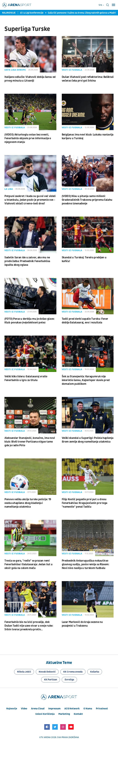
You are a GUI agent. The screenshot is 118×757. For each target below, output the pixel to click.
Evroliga (69, 679)
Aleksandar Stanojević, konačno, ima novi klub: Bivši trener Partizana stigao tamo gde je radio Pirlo (29, 441)
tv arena (46, 737)
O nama (87, 708)
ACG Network (72, 708)
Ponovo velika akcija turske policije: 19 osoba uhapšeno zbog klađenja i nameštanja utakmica (27, 503)
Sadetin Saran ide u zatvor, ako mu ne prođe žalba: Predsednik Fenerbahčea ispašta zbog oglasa (27, 261)
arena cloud (37, 708)
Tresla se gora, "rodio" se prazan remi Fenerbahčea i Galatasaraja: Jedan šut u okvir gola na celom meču (28, 564)
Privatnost (102, 708)
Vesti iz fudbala (72, 70)
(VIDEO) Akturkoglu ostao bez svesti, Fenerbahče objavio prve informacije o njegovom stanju (27, 138)
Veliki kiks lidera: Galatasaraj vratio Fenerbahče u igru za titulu (25, 378)
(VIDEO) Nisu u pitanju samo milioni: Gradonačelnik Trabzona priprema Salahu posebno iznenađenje (87, 199)
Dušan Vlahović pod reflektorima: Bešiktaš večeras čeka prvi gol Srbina (88, 78)
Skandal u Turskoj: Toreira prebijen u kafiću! (84, 259)
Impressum (54, 708)
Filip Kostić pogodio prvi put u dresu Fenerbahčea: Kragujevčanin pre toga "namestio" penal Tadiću (84, 503)
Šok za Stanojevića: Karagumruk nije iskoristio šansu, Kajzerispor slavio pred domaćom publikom (86, 380)
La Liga (8, 189)
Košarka (94, 671)
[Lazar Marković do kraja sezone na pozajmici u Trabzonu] (88, 599)
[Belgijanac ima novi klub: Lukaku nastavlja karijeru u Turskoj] (88, 112)
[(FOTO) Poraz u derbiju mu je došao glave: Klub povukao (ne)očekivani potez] (30, 296)
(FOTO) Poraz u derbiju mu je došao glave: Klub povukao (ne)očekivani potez (29, 320)
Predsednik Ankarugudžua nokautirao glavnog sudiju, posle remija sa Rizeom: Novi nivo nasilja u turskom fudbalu (85, 564)
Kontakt (78, 714)
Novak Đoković (47, 671)
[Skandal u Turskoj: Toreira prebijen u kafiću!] (88, 235)
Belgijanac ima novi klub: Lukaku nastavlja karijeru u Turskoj (87, 136)
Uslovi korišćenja (45, 714)
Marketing (64, 714)
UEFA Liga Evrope (15, 70)
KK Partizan (50, 679)
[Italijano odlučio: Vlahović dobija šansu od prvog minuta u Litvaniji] (30, 54)
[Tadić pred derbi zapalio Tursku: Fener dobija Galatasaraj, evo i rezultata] (88, 296)
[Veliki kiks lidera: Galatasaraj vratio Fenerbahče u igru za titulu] (30, 354)
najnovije (11, 708)
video (24, 708)
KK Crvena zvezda (73, 671)
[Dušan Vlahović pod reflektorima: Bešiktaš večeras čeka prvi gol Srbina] (88, 54)
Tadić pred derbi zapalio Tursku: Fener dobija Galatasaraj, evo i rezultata (85, 320)
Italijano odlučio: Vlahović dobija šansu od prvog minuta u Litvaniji (30, 78)
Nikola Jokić (24, 671)
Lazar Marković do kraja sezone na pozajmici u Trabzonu (82, 624)
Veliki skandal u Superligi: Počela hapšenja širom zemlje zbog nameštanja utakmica (87, 439)
